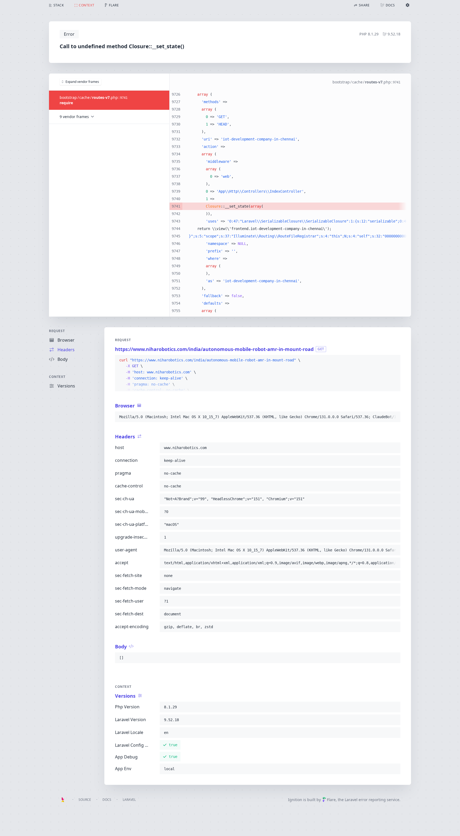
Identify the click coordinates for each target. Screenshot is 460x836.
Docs (106, 799)
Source (85, 799)
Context (57, 376)
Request (57, 331)
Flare (331, 799)
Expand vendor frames (82, 81)
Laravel (129, 799)
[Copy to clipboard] (394, 360)
